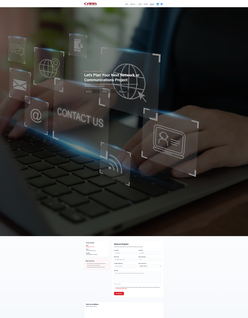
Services (132, 4)
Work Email (116, 256)
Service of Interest (142, 263)
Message (116, 270)
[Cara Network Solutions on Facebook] (162, 4)
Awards (146, 4)
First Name (116, 250)
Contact (152, 4)
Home (126, 4)
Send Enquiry (119, 293)
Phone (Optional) (142, 256)
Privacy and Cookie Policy (121, 288)
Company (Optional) (118, 263)
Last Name (140, 250)
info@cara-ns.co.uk (90, 246)
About (140, 4)
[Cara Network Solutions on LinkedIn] (158, 4)
